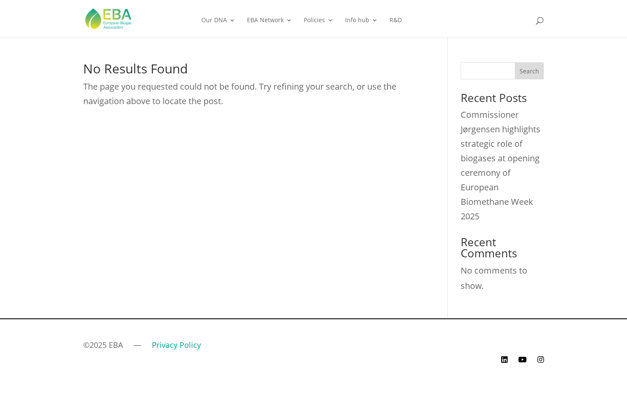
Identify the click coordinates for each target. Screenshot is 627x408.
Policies (314, 20)
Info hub (357, 20)
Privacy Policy (176, 345)
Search (529, 71)
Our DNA (214, 20)
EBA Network (265, 20)
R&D (395, 20)
